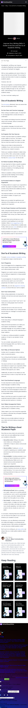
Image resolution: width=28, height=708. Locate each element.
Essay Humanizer (4, 661)
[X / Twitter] (0, 637)
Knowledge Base (9, 670)
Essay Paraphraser (15, 652)
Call (6, 695)
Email (2, 695)
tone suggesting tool (16, 223)
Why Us (6, 669)
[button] (14, 683)
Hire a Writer (24, 670)
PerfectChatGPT (4, 642)
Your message (3, 692)
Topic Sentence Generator (18, 641)
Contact (2, 680)
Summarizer (6, 657)
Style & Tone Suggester (14, 654)
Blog (7, 5)
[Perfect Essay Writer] (6, 2)
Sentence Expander (10, 653)
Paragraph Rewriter (20, 653)
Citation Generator (4, 665)
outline (20, 448)
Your (3, 696)
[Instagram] (2, 637)
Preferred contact (4, 693)
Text (9, 695)
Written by (10, 38)
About (10, 669)
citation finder (11, 157)
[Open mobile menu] (26, 2)
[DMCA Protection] (6, 680)
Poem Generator (21, 646)
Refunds (25, 677)
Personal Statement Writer (15, 645)
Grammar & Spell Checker (8, 246)
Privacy (21, 677)
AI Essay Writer (4, 645)
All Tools (12, 672)
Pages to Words (4, 666)
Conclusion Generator (11, 646)
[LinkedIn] (3, 637)
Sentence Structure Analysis (11, 485)
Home (2, 5)
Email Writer (3, 647)
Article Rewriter (4, 654)
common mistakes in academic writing (16, 257)
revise (14, 226)
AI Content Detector (23, 660)
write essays (6, 104)
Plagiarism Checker (12, 660)
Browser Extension (5, 672)
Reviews (14, 669)
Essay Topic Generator (6, 639)
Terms (17, 677)
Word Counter (13, 665)
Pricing (2, 669)
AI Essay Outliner (16, 639)
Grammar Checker (5, 652)
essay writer (21, 529)
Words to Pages (21, 665)
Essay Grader (3, 660)
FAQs (17, 669)
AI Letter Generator (12, 647)
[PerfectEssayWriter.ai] (7, 624)
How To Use (17, 670)
